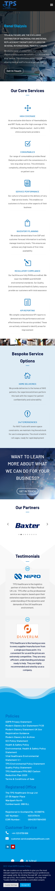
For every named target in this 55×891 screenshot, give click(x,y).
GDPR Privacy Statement (18, 721)
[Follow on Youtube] (13, 847)
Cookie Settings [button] (11, 885)
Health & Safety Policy (17, 744)
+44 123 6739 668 (20, 833)
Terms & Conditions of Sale (19, 778)
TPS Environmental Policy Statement (25, 763)
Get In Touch (14, 71)
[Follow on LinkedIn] (7, 847)
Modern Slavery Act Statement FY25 (24, 725)
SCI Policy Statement (16, 740)
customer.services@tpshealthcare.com (30, 838)
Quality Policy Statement (18, 767)
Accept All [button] (25, 885)
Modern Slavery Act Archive (20, 737)
